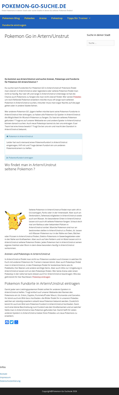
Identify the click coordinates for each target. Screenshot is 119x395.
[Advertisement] (43, 59)
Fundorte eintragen (14, 25)
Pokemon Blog (11, 18)
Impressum (5, 377)
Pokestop (57, 18)
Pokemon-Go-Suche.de (34, 6)
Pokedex (29, 18)
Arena (43, 18)
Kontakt (3, 374)
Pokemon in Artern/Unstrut (20, 136)
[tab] (43, 136)
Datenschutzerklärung (10, 381)
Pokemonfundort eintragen (20, 157)
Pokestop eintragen (41, 277)
